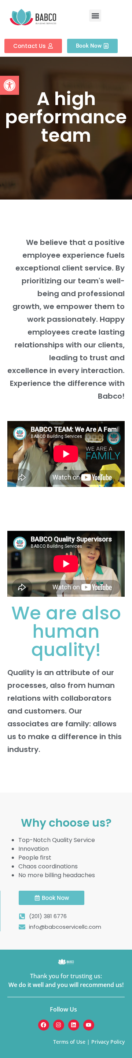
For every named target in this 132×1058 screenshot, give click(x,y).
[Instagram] (58, 1025)
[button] (9, 85)
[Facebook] (43, 1025)
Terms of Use (69, 1041)
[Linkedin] (73, 1025)
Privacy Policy (108, 1041)
